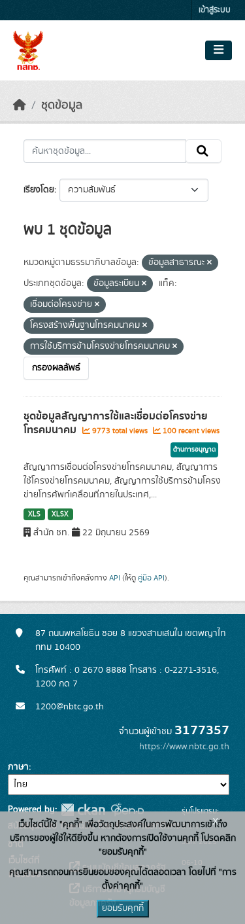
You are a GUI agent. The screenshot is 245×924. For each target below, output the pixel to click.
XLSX (60, 514)
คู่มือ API (151, 578)
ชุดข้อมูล (61, 105)
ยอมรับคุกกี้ (123, 908)
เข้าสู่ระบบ (215, 10)
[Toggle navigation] (218, 50)
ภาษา (18, 766)
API (114, 578)
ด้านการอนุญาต (194, 449)
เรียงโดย (39, 189)
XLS (34, 514)
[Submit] (203, 151)
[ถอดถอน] (209, 263)
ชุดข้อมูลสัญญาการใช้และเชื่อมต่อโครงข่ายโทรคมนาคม (116, 423)
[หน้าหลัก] (19, 105)
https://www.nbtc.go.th (184, 746)
